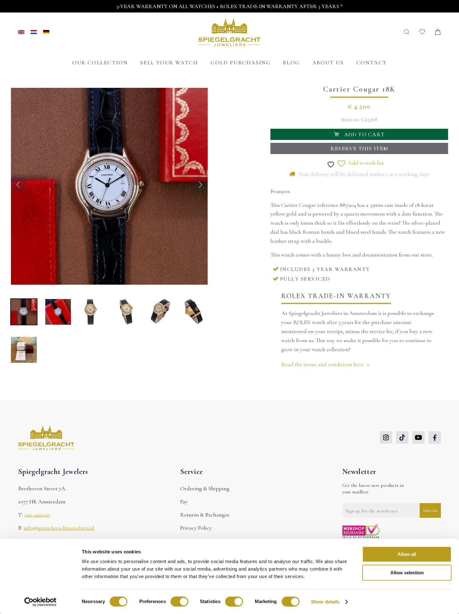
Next (200, 184)
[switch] (179, 602)
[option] (37, 32)
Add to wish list (365, 162)
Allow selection (407, 572)
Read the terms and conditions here (323, 364)
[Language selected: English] (33, 32)
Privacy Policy (196, 527)
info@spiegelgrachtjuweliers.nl (59, 527)
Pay (184, 501)
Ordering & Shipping (205, 488)
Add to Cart (364, 134)
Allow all (406, 554)
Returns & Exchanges (204, 514)
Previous (18, 184)
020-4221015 (37, 514)
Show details (325, 601)
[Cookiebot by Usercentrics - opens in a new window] (40, 602)
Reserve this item (359, 148)
